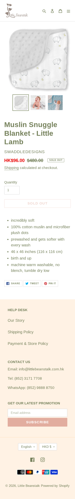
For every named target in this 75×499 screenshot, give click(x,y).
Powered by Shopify (55, 486)
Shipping (11, 168)
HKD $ (46, 446)
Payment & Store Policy (28, 343)
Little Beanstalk (29, 486)
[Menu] (68, 10)
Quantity (10, 182)
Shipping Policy (20, 332)
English (26, 446)
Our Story (16, 320)
